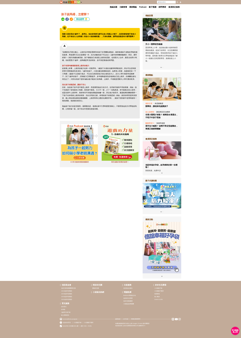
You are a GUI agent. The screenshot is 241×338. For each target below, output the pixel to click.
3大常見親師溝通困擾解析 (79, 162)
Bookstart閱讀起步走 (129, 295)
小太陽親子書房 (159, 291)
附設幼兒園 (97, 285)
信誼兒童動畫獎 (128, 301)
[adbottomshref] (79, 142)
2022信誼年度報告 (66, 291)
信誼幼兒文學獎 (128, 298)
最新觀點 (133, 7)
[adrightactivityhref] (162, 247)
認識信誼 (117, 319)
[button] (81, 2)
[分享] (62, 19)
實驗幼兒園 (95, 288)
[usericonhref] (179, 2)
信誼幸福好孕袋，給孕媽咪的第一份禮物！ (161, 166)
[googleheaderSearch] (177, 2)
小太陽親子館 (158, 288)
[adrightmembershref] (162, 151)
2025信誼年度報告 (66, 299)
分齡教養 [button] (123, 7)
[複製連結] (71, 19)
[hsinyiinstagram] (179, 320)
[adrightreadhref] (162, 196)
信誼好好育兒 (67, 322)
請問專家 (162, 7)
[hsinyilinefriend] (173, 320)
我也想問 (81, 19)
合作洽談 (125, 319)
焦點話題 (113, 7)
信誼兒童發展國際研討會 (68, 288)
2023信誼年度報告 (66, 294)
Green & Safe (158, 299)
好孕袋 (63, 309)
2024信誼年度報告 (66, 296)
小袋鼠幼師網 (98, 292)
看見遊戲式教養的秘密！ (120, 162)
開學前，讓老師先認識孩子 (156, 106)
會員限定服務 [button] (174, 7)
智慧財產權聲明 (135, 319)
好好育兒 (63, 306)
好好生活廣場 (160, 285)
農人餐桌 (157, 296)
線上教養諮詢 (65, 315)
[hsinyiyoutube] (176, 320)
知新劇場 (157, 294)
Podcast (143, 7)
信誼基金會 (66, 285)
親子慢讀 (152, 7)
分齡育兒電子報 (65, 312)
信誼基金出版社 (128, 288)
